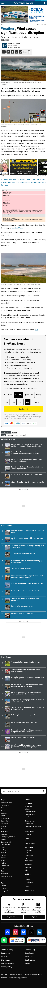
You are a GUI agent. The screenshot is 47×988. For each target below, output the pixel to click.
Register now (12, 917)
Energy (3, 839)
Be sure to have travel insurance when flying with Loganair (26, 561)
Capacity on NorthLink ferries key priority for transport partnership (27, 468)
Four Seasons (29, 817)
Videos (27, 886)
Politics (3, 863)
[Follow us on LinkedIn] (39, 932)
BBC (26, 829)
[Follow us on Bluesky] (23, 932)
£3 (7, 402)
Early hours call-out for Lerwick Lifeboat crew (27, 583)
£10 (27, 402)
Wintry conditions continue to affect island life (27, 474)
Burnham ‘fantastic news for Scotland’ (25, 591)
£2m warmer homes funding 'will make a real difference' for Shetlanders (27, 577)
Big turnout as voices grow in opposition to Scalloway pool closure (26, 460)
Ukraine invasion (6, 876)
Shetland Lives (30, 814)
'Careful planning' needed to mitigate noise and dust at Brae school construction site (26, 445)
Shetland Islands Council (33, 826)
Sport (3, 871)
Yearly (38, 395)
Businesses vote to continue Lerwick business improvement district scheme (27, 685)
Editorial (27, 800)
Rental (27, 853)
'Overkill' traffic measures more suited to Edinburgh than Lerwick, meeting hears (25, 453)
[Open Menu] (2, 3)
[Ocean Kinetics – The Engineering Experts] (23, 14)
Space (3, 868)
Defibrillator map (32, 890)
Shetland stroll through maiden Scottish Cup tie (27, 539)
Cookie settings (7, 949)
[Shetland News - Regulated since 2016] (36, 940)
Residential (28, 850)
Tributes (27, 809)
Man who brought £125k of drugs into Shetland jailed (27, 531)
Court (3, 829)
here (36, 329)
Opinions (4, 883)
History (3, 850)
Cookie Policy (30, 949)
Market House (29, 831)
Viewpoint (4, 891)
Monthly (18, 395)
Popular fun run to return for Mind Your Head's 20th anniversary (27, 708)
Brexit (3, 810)
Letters (3, 886)
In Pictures (28, 806)
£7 (21, 402)
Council (3, 826)
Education (4, 831)
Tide (26, 870)
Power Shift (5, 866)
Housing (4, 852)
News (3, 800)
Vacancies (28, 841)
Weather (7, 28)
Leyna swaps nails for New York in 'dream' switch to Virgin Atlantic (25, 670)
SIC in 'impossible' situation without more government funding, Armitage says (26, 746)
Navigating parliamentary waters (23, 737)
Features (28, 803)
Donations (29, 956)
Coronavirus (5, 824)
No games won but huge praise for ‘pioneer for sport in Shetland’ (27, 700)
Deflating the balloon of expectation (24, 715)
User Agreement (7, 963)
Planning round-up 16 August (21, 568)
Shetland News (14, 44)
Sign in (34, 917)
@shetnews (12, 45)
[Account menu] (44, 3)
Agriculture (5, 805)
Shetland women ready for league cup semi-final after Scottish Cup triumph (26, 693)
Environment (5, 845)
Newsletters (29, 882)
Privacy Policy (6, 967)
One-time (8, 395)
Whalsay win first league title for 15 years (25, 662)
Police (3, 860)
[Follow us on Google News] (17, 940)
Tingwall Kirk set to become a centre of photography (25, 599)
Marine (3, 855)
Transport (10, 435)
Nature (3, 858)
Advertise (4, 956)
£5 (14, 402)
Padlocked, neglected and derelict (23, 553)
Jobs (27, 838)
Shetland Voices (30, 812)
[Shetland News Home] (23, 4)
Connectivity (5, 821)
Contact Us (5, 953)
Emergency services (8, 837)
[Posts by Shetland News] (4, 45)
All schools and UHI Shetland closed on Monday (27, 482)
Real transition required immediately (24, 722)
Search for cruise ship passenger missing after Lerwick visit (27, 546)
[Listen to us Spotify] (4, 940)
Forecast (28, 867)
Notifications (30, 960)
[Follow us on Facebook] (7, 932)
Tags (26, 877)
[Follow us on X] (31, 932)
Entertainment (6, 842)
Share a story (6, 960)
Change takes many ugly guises (22, 606)
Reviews (4, 888)
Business (4, 813)
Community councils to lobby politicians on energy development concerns (26, 731)
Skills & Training (30, 843)
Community (5, 818)
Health (3, 847)
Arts (2, 808)
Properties (29, 847)
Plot (26, 858)
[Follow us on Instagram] (15, 932)
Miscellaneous (29, 861)
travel (16, 435)
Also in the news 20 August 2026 (22, 613)
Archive (28, 874)
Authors (27, 879)
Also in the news (6, 802)
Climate (3, 816)
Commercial (29, 821)
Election (4, 834)
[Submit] (43, 791)
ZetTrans (28, 834)
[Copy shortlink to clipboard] (20, 52)
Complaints (29, 953)
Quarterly (29, 395)
